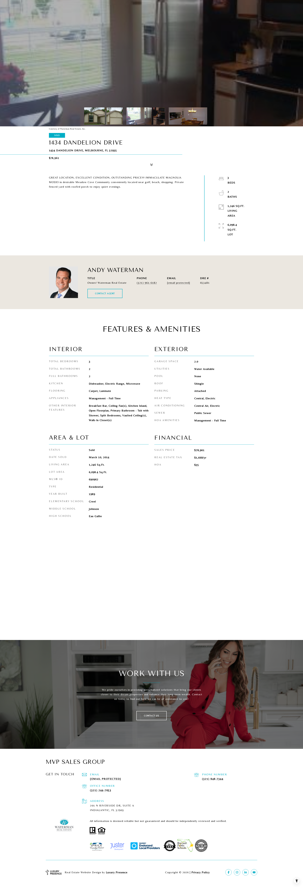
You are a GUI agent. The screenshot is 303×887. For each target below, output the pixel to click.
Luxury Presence (117, 872)
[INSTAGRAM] (237, 872)
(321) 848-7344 (212, 778)
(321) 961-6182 (147, 282)
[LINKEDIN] (245, 872)
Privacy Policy (200, 872)
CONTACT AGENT (105, 293)
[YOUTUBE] (254, 872)
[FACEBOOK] (228, 872)
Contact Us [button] (151, 715)
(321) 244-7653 (100, 790)
